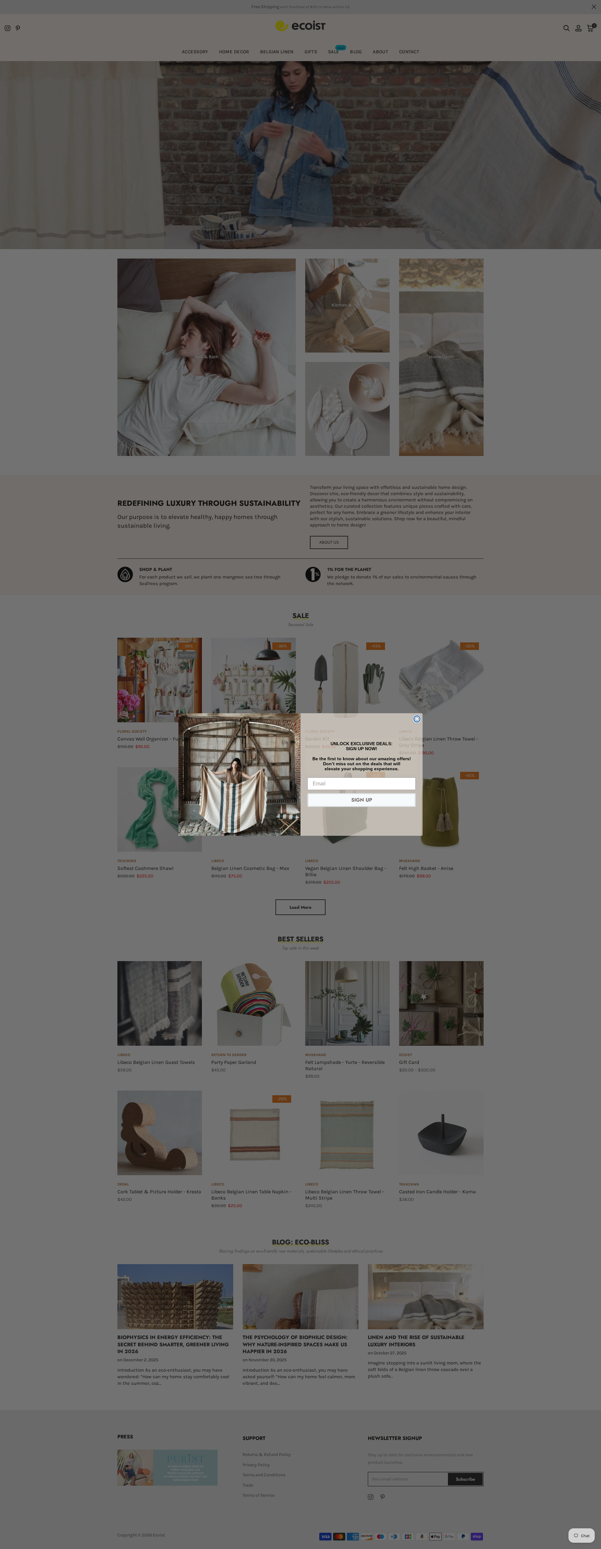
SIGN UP (361, 799)
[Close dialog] (417, 719)
